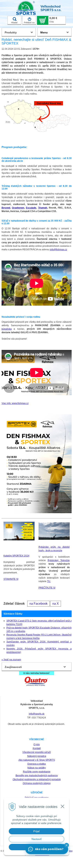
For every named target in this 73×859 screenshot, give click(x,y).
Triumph (42, 207)
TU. (49, 581)
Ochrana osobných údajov (37, 783)
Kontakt (37, 748)
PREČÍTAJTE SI (47, 587)
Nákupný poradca (36, 756)
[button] (66, 845)
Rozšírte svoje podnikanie (36, 771)
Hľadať (14, 22)
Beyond (6, 207)
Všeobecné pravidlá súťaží (36, 752)
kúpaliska (7, 329)
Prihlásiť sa (29, 22)
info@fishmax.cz (58, 249)
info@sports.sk (36, 713)
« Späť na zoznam (11, 659)
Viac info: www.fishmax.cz (15, 403)
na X (55, 603)
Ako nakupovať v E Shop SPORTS (36, 760)
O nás (36, 744)
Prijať (36, 831)
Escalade (31, 207)
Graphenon (18, 207)
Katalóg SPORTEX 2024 (16, 555)
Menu (44, 32)
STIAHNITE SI (11, 579)
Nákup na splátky (36, 767)
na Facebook (38, 603)
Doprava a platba (36, 763)
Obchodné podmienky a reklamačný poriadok (37, 779)
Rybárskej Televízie (59, 560)
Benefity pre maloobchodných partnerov (37, 775)
